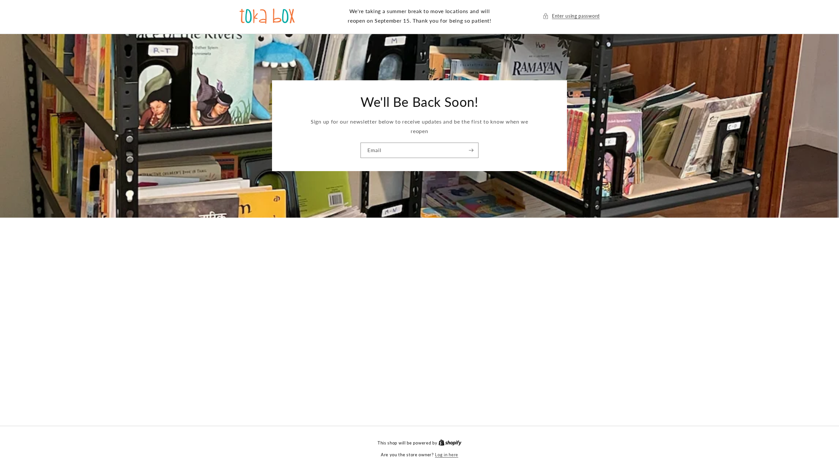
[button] (571, 16)
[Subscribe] (471, 150)
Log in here (446, 454)
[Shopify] (450, 442)
